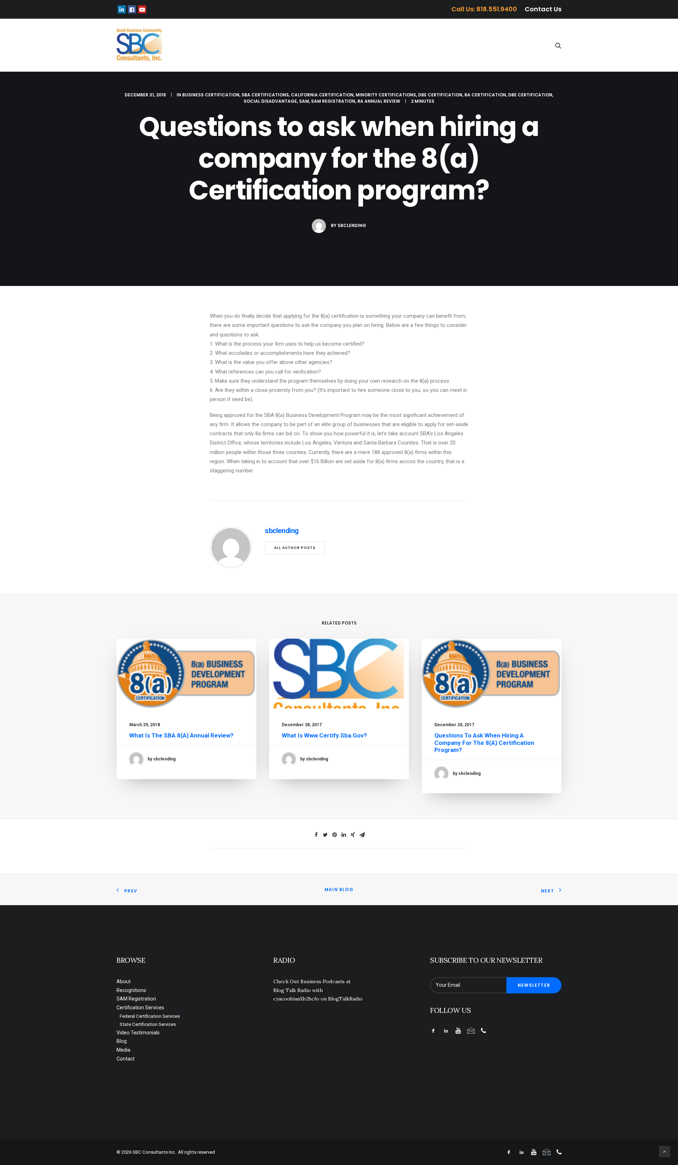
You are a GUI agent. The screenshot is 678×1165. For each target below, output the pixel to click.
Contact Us (543, 9)
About (192, 46)
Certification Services (349, 46)
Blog (460, 46)
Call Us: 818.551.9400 (484, 9)
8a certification (485, 95)
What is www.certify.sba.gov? (324, 735)
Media (486, 46)
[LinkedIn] (122, 9)
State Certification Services (148, 1024)
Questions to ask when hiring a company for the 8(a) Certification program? (484, 742)
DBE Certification (440, 95)
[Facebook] (132, 9)
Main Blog (339, 889)
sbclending (352, 225)
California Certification (322, 95)
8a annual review (378, 101)
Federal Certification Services (150, 1016)
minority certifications (386, 95)
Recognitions (230, 46)
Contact (517, 46)
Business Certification (210, 95)
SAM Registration (284, 46)
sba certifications (265, 95)
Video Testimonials (417, 46)
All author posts (295, 547)
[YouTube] (142, 9)
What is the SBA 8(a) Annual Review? (181, 735)
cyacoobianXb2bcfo (296, 999)
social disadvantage (270, 101)
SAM (304, 101)
